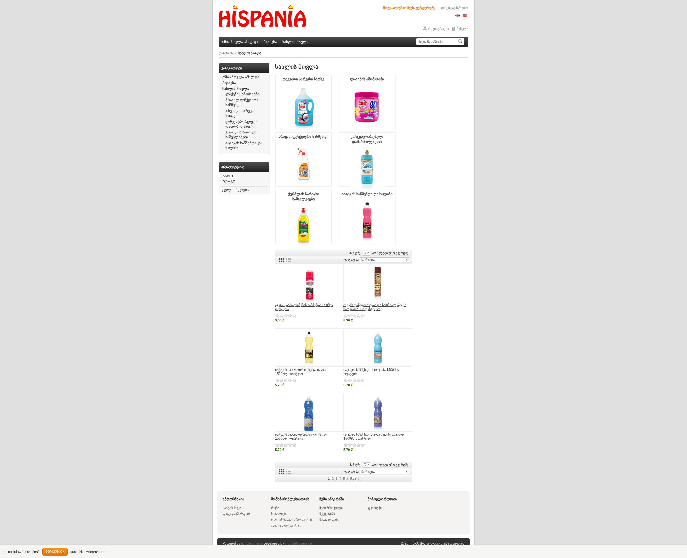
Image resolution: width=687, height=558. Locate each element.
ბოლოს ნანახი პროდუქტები (292, 519)
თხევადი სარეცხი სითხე (303, 79)
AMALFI (228, 176)
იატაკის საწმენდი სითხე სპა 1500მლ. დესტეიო (372, 372)
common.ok (55, 551)
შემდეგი (353, 478)
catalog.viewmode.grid (281, 260)
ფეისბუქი (375, 508)
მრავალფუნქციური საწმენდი (303, 137)
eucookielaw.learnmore (87, 552)
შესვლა (462, 29)
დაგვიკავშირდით (454, 8)
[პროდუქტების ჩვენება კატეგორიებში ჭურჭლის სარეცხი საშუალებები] (303, 247)
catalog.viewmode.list (288, 260)
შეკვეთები (327, 514)
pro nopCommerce (298, 543)
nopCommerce (252, 543)
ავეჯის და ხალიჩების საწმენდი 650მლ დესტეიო (304, 307)
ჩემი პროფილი (331, 508)
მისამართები (329, 519)
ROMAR (228, 182)
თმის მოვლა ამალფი (239, 42)
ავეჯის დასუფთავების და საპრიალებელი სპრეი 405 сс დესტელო (375, 307)
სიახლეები (279, 514)
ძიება (275, 508)
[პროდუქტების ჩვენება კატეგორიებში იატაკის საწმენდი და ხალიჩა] (367, 242)
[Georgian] (457, 16)
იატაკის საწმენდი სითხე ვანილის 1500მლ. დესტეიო (300, 372)
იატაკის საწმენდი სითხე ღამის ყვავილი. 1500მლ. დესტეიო (374, 437)
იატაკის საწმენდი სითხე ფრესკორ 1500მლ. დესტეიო (301, 437)
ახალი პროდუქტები (286, 525)
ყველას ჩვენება (235, 190)
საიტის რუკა (232, 508)
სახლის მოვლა (295, 42)
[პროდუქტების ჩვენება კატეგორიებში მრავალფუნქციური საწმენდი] (303, 185)
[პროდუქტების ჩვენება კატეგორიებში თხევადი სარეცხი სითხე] (303, 127)
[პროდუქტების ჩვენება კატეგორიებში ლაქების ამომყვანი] (367, 127)
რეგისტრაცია (438, 29)
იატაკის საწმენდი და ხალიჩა (367, 194)
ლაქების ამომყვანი (242, 94)
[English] (465, 16)
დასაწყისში (227, 53)
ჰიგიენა (270, 42)
